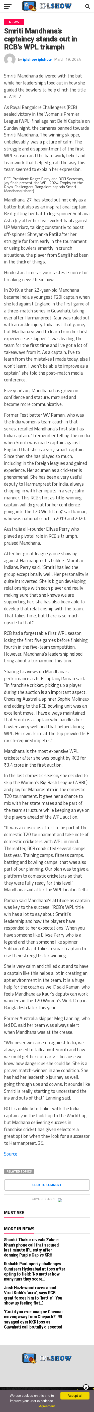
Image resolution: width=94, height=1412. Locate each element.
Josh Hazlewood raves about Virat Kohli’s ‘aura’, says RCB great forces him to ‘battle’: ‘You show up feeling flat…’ (33, 1295)
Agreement (47, 1406)
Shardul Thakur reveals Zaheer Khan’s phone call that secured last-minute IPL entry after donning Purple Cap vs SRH (31, 1247)
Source (10, 1153)
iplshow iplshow (37, 59)
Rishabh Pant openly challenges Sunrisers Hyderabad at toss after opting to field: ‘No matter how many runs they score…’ (34, 1271)
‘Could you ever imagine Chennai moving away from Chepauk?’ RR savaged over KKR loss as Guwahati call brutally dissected (33, 1319)
